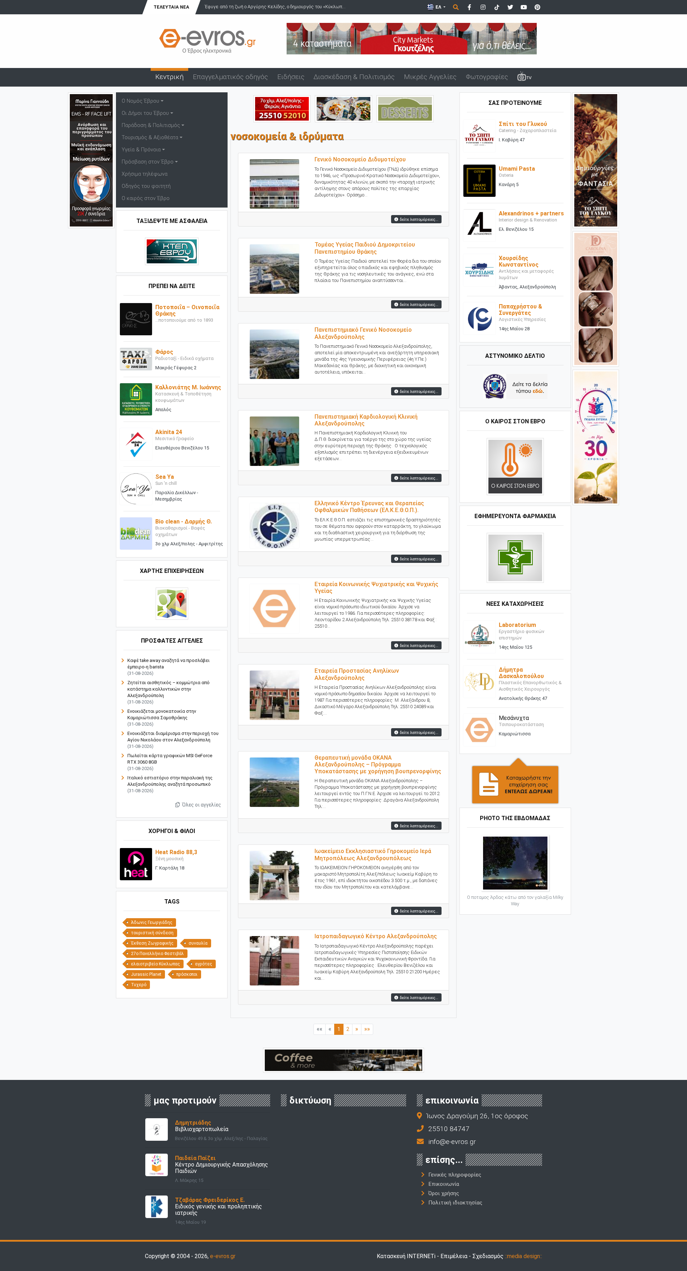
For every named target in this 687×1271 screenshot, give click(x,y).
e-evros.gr (222, 1256)
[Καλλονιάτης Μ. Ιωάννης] (136, 399)
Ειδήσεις (290, 77)
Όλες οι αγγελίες (201, 805)
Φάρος (164, 352)
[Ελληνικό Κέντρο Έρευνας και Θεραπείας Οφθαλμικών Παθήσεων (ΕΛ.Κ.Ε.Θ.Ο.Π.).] (274, 523)
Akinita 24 (168, 432)
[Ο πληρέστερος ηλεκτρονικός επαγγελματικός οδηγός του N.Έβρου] (207, 40)
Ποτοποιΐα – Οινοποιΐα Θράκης (187, 310)
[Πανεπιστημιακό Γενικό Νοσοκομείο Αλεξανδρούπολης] (274, 352)
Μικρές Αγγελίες (430, 77)
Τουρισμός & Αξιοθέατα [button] (150, 138)
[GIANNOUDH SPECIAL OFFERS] (91, 159)
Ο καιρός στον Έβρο (146, 198)
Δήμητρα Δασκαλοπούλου (521, 673)
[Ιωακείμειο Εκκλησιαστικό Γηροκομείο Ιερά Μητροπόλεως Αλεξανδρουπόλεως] (274, 874)
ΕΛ (438, 7)
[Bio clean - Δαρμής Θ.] (136, 533)
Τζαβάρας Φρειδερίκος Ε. (210, 1200)
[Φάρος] (136, 358)
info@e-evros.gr (452, 1142)
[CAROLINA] (595, 298)
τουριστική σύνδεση (152, 932)
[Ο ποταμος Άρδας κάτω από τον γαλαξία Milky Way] (515, 862)
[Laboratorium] (479, 636)
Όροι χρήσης (443, 1193)
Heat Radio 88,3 (176, 852)
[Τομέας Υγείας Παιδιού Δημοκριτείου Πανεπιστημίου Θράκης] (274, 267)
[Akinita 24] (136, 443)
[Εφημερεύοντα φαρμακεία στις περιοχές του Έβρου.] (515, 557)
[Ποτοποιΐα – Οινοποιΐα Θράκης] (136, 319)
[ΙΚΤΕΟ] (282, 108)
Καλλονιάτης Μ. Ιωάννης (188, 387)
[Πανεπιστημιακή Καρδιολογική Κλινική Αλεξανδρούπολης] (274, 439)
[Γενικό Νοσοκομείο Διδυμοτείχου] (274, 182)
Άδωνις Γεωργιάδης (151, 922)
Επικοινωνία (443, 1184)
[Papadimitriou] (343, 108)
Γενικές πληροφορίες (454, 1175)
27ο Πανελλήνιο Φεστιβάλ (157, 953)
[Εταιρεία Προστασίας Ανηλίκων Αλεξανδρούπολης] (274, 693)
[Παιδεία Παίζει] (156, 1164)
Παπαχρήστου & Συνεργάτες (520, 309)
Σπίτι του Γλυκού (523, 124)
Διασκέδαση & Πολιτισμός (354, 77)
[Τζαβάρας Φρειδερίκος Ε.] (156, 1206)
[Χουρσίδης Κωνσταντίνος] (479, 270)
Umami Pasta (517, 168)
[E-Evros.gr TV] (524, 77)
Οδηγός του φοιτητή (146, 186)
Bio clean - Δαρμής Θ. (183, 521)
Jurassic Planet (146, 974)
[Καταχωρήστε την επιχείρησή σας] (515, 780)
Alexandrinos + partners (531, 213)
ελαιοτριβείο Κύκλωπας (155, 963)
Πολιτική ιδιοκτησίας (455, 1202)
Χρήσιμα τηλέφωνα (144, 174)
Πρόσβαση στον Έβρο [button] (148, 162)
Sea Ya (164, 476)
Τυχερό (138, 984)
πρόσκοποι (187, 974)
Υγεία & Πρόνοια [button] (141, 150)
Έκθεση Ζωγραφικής (152, 943)
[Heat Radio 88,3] (136, 864)
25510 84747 (448, 1129)
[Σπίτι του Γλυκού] (479, 135)
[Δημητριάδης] (156, 1128)
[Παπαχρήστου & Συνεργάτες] (479, 318)
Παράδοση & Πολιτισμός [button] (151, 125)
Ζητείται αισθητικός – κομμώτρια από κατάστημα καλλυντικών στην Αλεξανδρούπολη (168, 689)
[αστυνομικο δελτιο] (515, 386)
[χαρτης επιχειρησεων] (172, 603)
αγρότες (203, 963)
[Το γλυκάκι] (405, 108)
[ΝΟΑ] (343, 1059)
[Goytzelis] (412, 38)
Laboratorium (517, 625)
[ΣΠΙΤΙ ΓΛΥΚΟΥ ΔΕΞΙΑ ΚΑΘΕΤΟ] (595, 159)
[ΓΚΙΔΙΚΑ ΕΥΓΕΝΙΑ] (595, 437)
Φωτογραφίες (487, 77)
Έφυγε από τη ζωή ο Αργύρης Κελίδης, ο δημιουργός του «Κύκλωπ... (275, 6)
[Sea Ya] (136, 488)
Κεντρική (169, 77)
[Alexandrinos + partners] (479, 225)
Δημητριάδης (193, 1122)
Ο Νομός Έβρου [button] (140, 101)
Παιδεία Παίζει (195, 1158)
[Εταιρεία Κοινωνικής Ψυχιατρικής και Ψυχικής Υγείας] (274, 606)
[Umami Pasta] (479, 180)
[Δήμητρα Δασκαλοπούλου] (479, 681)
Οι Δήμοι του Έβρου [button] (145, 113)
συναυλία (198, 943)
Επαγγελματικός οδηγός (230, 77)
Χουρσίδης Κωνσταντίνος (519, 261)
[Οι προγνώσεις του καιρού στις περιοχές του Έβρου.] (515, 466)
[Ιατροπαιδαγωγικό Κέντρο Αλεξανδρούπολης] (274, 959)
